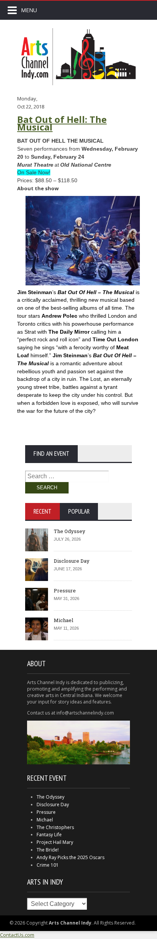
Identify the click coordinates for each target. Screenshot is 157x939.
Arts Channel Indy (78, 56)
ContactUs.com (17, 934)
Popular (79, 511)
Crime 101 (48, 865)
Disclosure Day (72, 560)
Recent (42, 511)
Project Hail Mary (55, 842)
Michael (63, 620)
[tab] (42, 511)
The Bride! (48, 850)
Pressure (65, 590)
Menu (29, 10)
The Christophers (55, 827)
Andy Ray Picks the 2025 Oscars (70, 857)
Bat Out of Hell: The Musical (62, 123)
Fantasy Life (49, 834)
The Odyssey (69, 531)
